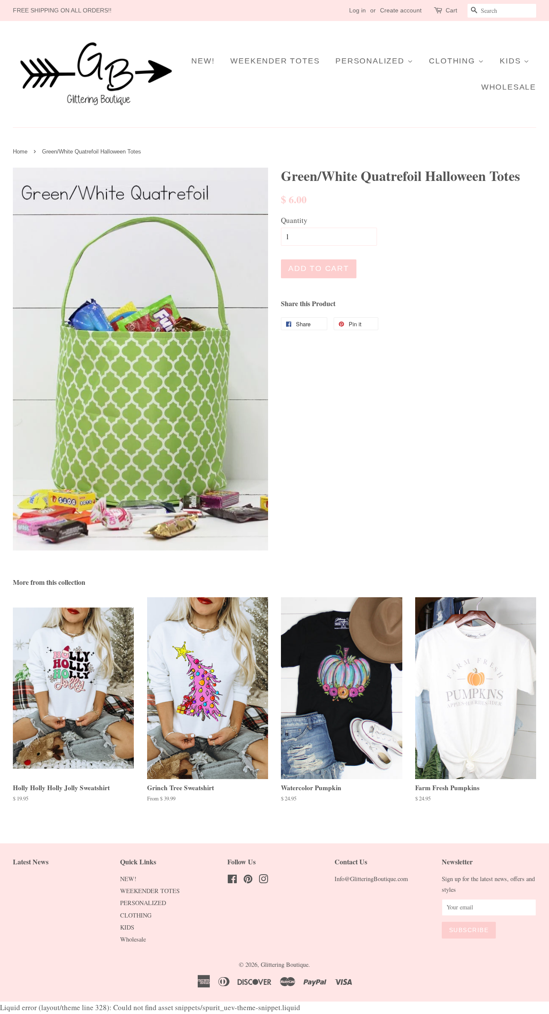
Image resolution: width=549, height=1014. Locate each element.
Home (20, 151)
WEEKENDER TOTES (275, 61)
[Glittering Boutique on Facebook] (232, 880)
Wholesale (508, 87)
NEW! (202, 61)
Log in (357, 10)
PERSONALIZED (371, 61)
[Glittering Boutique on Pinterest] (248, 880)
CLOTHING (453, 61)
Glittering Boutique (284, 964)
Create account (401, 10)
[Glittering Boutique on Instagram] (263, 880)
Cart (451, 10)
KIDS (512, 61)
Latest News (30, 862)
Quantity (294, 220)
